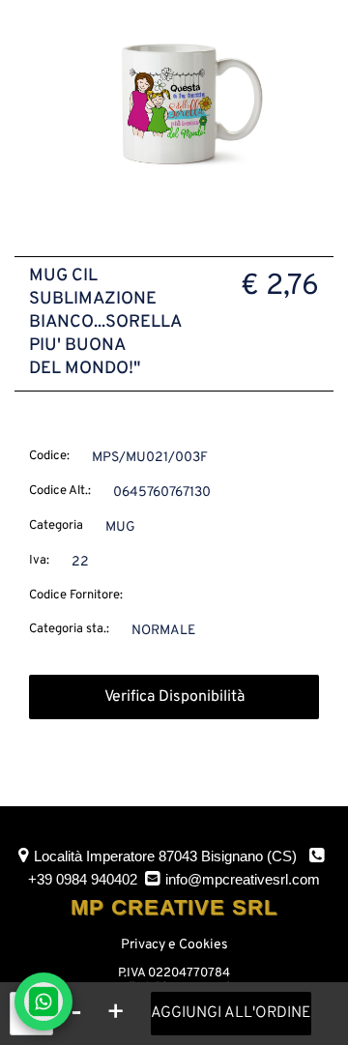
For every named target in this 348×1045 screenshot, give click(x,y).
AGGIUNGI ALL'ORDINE (231, 1013)
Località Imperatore (165, 856)
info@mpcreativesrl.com (242, 879)
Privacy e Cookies (174, 945)
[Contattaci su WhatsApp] (43, 1001)
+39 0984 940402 (82, 879)
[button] (174, 107)
